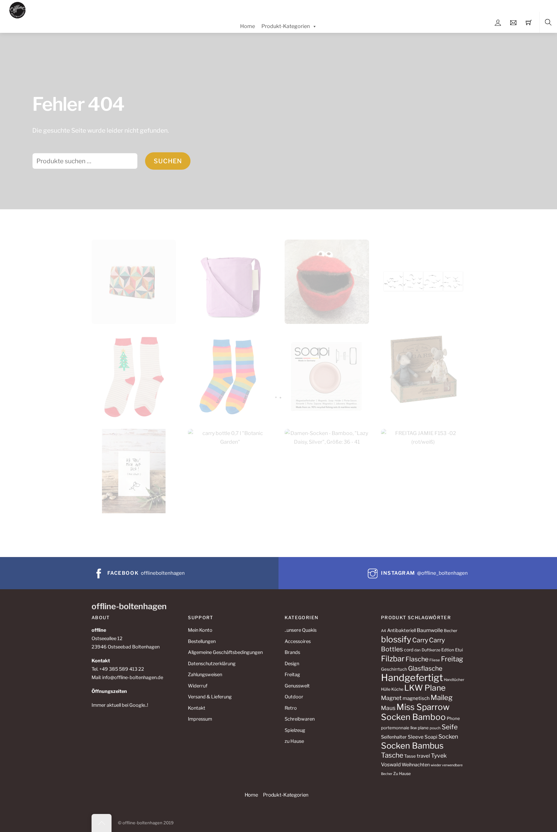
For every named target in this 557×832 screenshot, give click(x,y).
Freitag (292, 674)
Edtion (447, 649)
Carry (420, 640)
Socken (448, 736)
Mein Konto (200, 630)
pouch (435, 728)
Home (247, 26)
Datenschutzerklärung (212, 664)
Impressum (200, 719)
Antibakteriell (401, 630)
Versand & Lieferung (210, 697)
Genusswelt (297, 686)
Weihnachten (416, 765)
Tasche (392, 755)
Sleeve (416, 737)
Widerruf (197, 686)
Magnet (391, 698)
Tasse (410, 756)
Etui (459, 649)
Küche (397, 689)
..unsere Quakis (301, 630)
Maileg (442, 697)
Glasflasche (425, 668)
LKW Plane (424, 688)
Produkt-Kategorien (285, 26)
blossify (396, 639)
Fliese (434, 660)
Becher (450, 630)
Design (292, 664)
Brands (292, 652)
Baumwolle (430, 630)
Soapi (431, 737)
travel (423, 756)
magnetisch (416, 698)
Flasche (417, 659)
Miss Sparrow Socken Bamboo (415, 712)
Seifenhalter (394, 737)
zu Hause (294, 741)
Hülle (385, 689)
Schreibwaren (300, 719)
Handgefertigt (412, 677)
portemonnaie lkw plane (405, 727)
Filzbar (393, 658)
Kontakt (196, 708)
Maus (388, 707)
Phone (453, 718)
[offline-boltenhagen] (17, 9)
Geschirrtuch (394, 669)
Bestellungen (202, 641)
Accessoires (298, 641)
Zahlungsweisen (205, 674)
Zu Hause (402, 773)
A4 (383, 631)
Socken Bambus (412, 746)
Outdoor (294, 697)
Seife (450, 727)
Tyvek (439, 755)
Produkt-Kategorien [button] (285, 795)
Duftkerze (431, 650)
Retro (291, 708)
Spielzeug (295, 730)
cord (408, 649)
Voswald (391, 764)
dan (417, 650)
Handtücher (454, 679)
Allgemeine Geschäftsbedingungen (225, 652)
